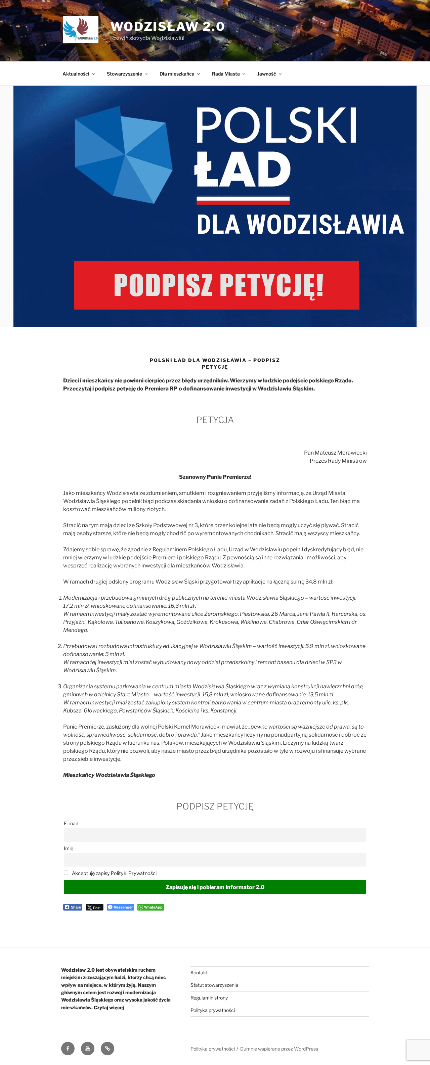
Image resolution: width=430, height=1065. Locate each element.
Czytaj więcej (109, 1007)
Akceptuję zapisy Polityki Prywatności (114, 873)
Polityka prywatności (212, 1010)
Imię (68, 848)
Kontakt (199, 972)
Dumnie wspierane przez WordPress (279, 1049)
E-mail (71, 824)
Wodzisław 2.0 (167, 26)
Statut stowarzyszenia (214, 985)
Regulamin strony (209, 998)
